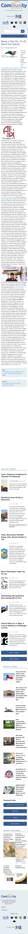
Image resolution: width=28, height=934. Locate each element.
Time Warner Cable (16, 373)
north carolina (5, 383)
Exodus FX (11, 107)
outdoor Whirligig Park (19, 287)
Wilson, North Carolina (14, 383)
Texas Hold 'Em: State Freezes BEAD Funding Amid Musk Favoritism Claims (21, 677)
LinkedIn (25, 23)
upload (4, 375)
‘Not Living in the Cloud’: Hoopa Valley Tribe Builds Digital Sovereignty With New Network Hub (21, 694)
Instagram (20, 23)
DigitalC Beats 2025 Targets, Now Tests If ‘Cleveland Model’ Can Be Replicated (20, 790)
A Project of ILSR (10, 16)
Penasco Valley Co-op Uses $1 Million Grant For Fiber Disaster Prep (21, 709)
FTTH (3, 371)
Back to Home (14, 652)
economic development (14, 371)
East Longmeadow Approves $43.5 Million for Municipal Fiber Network (21, 724)
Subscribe (4, 910)
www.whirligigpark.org (15, 364)
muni (7, 371)
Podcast (15, 811)
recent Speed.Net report (17, 86)
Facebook (16, 23)
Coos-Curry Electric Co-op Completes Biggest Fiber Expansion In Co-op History (21, 758)
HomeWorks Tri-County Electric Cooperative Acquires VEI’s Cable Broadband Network (21, 774)
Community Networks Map (15, 805)
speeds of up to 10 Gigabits (19, 610)
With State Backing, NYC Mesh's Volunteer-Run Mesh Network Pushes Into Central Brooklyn (21, 741)
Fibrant (24, 635)
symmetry (4, 373)
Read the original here (18, 487)
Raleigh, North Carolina (8, 385)
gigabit (9, 373)
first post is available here (14, 67)
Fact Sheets (15, 823)
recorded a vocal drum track (8, 197)
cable (22, 371)
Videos (15, 817)
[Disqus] (14, 408)
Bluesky (12, 23)
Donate (5, 23)
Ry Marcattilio (14, 481)
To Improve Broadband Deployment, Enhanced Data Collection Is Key (7, 869)
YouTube (14, 27)
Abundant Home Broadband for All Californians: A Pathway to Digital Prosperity (8, 837)
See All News (14, 659)
